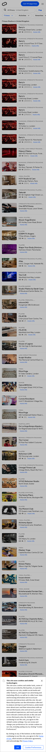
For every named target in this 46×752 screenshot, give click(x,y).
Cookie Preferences (33, 747)
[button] (42, 681)
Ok (17, 747)
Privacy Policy (28, 741)
